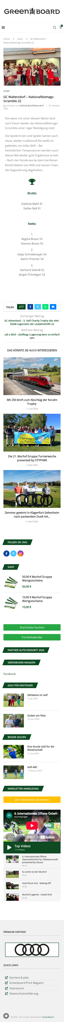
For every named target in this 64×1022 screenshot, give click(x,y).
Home (6, 38)
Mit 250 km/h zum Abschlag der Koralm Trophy (32, 402)
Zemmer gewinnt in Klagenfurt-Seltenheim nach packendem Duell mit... (32, 514)
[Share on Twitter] (37, 306)
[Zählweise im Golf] (13, 700)
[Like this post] (22, 306)
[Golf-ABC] (13, 772)
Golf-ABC (32, 767)
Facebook (9, 674)
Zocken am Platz (36, 715)
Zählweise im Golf (37, 695)
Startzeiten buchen (32, 627)
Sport (20, 38)
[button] (6, 1016)
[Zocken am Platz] (13, 720)
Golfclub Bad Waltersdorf (32, 105)
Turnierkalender (32, 637)
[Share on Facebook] (30, 306)
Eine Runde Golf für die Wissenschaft (40, 748)
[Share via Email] (53, 306)
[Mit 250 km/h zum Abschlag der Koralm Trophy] (32, 376)
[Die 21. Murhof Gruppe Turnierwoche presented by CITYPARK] (32, 433)
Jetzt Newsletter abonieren (32, 800)
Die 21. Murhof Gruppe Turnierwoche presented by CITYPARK (32, 458)
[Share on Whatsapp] (45, 306)
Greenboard (48, 1017)
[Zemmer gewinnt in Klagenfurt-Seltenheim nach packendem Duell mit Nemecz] (32, 489)
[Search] (54, 27)
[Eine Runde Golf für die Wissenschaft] (13, 751)
